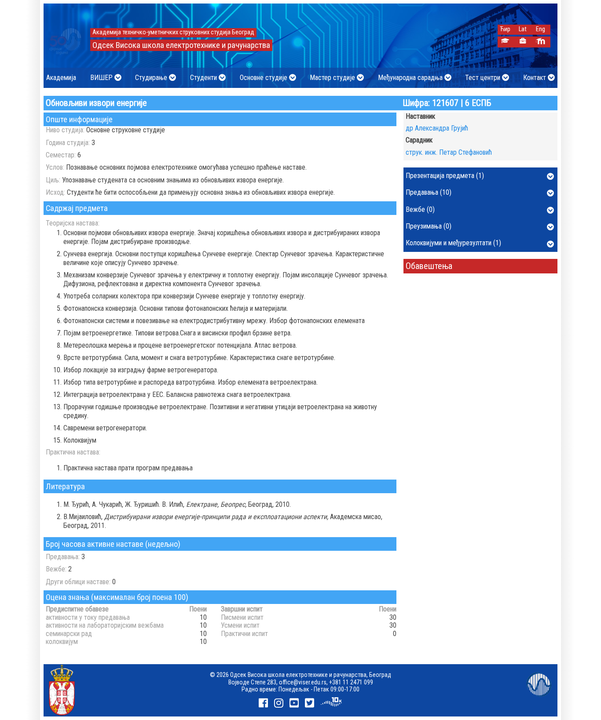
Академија (61, 77)
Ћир (505, 29)
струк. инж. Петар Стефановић (449, 152)
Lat (523, 29)
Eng (540, 29)
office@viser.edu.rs (302, 682)
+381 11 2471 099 (351, 682)
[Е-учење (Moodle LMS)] (540, 41)
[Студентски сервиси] (505, 41)
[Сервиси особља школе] (523, 41)
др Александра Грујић (437, 128)
